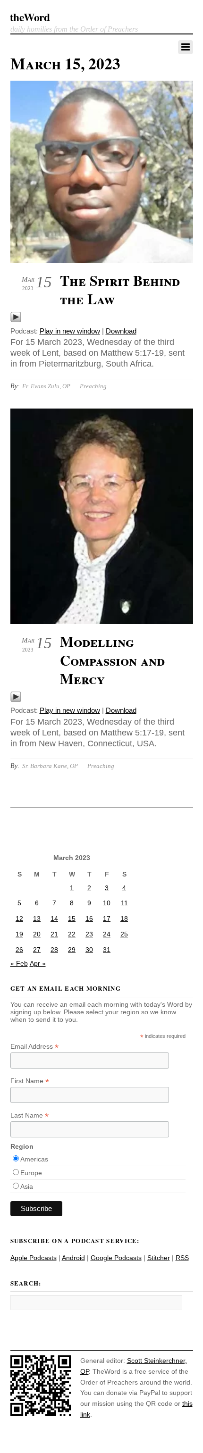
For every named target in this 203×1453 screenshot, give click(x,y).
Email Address (34, 1046)
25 (124, 934)
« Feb (19, 963)
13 (37, 918)
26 (19, 949)
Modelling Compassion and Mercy (112, 660)
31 (106, 949)
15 (72, 918)
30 (89, 949)
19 (19, 934)
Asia (26, 1186)
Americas (34, 1159)
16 (89, 918)
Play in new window (70, 331)
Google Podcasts (116, 1257)
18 (124, 918)
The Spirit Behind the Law (120, 289)
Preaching (93, 386)
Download (121, 331)
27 (37, 949)
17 (106, 918)
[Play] (15, 320)
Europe (31, 1173)
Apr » (38, 963)
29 (72, 949)
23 (89, 934)
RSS (182, 1257)
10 (106, 903)
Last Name (29, 1115)
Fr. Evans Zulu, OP (46, 386)
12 (19, 918)
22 (72, 934)
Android (73, 1257)
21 (54, 934)
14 (54, 918)
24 (106, 934)
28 (54, 949)
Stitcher (158, 1257)
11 (124, 903)
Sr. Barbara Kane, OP (50, 765)
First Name (29, 1081)
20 (37, 934)
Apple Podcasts (33, 1257)
